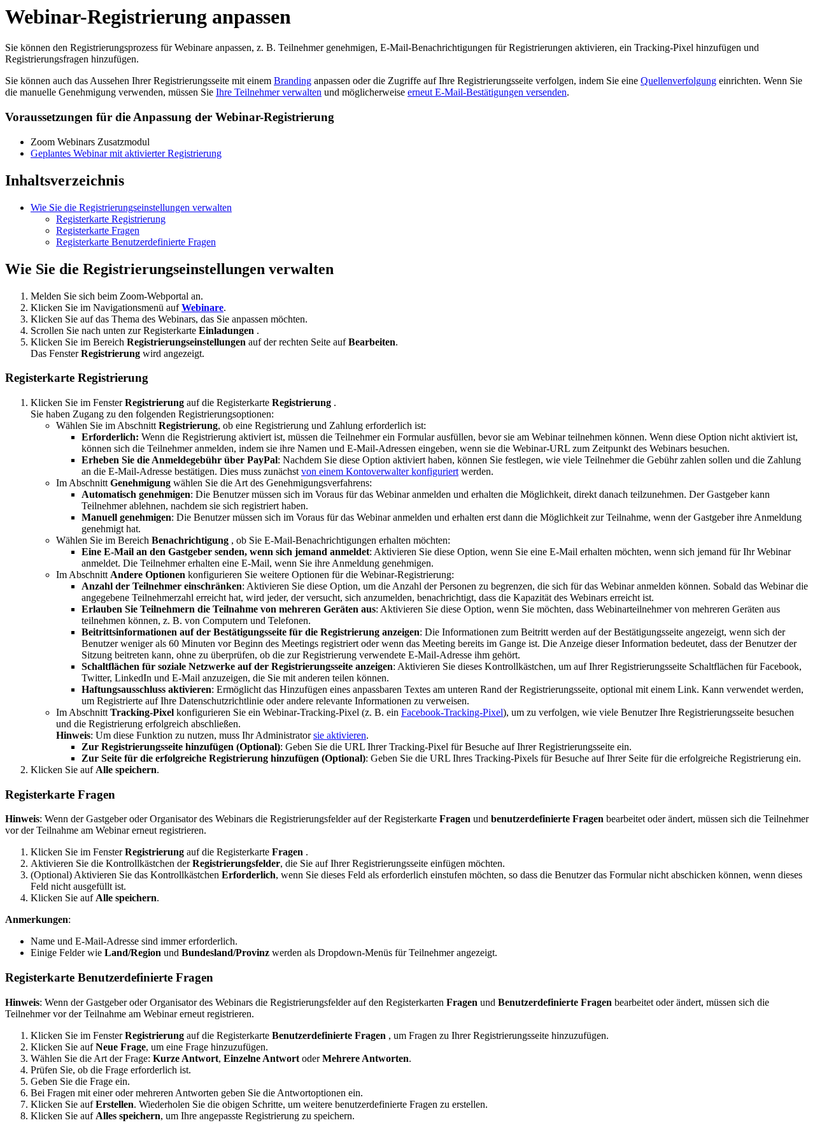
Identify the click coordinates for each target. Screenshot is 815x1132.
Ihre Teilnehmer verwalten (269, 92)
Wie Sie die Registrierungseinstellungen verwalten (131, 207)
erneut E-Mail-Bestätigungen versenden (487, 92)
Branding (292, 80)
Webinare (202, 307)
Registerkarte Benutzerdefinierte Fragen (136, 241)
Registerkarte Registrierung (111, 219)
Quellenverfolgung (678, 80)
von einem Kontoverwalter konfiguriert (379, 471)
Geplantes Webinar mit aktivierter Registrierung (126, 153)
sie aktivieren (339, 735)
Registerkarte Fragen (97, 230)
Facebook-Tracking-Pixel (452, 712)
